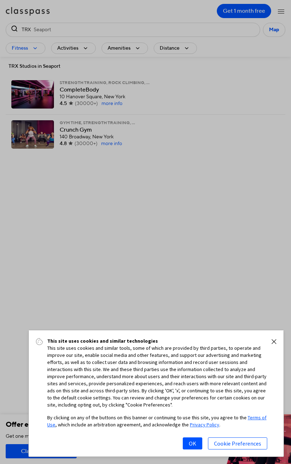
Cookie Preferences (237, 443)
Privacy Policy (204, 424)
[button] (273, 341)
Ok (192, 443)
